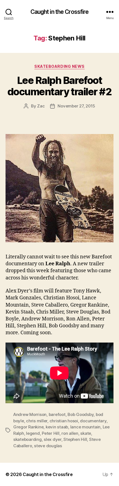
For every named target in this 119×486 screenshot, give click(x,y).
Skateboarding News (59, 66)
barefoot (57, 414)
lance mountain (85, 427)
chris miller (36, 420)
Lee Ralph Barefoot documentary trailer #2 (59, 86)
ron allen (69, 433)
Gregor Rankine (28, 427)
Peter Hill (50, 433)
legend (33, 433)
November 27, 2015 (76, 106)
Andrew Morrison (29, 414)
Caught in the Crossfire (59, 12)
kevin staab (57, 427)
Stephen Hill (75, 439)
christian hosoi (64, 420)
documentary (93, 420)
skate (85, 433)
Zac (41, 106)
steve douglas (48, 445)
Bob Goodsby (81, 414)
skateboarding (27, 439)
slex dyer (52, 439)
